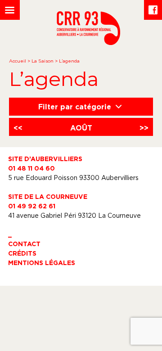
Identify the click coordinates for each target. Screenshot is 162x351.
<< (18, 128)
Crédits (22, 253)
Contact (24, 243)
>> (144, 128)
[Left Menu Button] (10, 10)
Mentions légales (41, 262)
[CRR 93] (88, 42)
